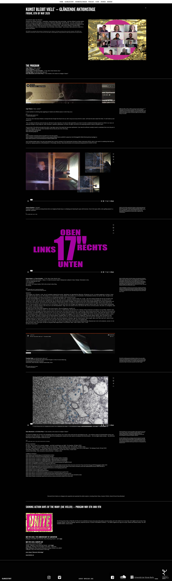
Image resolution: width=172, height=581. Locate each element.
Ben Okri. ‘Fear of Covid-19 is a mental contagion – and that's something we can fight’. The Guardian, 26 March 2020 (53, 445)
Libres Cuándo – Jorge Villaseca (35, 103)
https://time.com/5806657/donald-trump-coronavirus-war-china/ (40, 463)
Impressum (87, 579)
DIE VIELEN (66, 22)
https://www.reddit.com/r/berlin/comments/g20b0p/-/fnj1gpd (40, 456)
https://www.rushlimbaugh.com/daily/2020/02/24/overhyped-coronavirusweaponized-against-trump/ (49, 462)
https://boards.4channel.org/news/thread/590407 (37, 470)
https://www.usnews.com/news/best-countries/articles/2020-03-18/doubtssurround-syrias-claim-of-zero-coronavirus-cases (54, 474)
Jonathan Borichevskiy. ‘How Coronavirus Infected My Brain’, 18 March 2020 (44, 451)
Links (92, 579)
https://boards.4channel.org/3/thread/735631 (36, 469)
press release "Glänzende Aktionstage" (34, 552)
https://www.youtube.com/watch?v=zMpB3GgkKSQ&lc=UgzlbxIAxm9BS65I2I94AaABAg (46, 460)
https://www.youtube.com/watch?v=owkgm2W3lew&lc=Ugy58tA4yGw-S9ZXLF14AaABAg (46, 458)
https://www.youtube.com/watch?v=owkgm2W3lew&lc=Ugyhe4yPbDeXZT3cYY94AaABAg (46, 459)
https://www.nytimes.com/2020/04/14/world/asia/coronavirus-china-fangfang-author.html (46, 467)
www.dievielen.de (30, 555)
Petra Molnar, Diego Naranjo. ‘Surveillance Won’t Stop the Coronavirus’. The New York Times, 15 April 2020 (51, 449)
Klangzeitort (27, 103)
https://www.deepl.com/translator (33, 130)
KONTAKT (81, 579)
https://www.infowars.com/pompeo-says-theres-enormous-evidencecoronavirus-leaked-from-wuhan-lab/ (49, 476)
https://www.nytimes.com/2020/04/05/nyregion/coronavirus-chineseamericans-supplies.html (47, 472)
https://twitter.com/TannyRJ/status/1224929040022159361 (40, 455)
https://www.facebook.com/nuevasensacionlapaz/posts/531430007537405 (79, 143)
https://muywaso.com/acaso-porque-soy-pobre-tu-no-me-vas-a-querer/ (42, 135)
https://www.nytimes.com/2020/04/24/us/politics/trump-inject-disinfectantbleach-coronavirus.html (48, 473)
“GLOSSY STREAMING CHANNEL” (98, 522)
